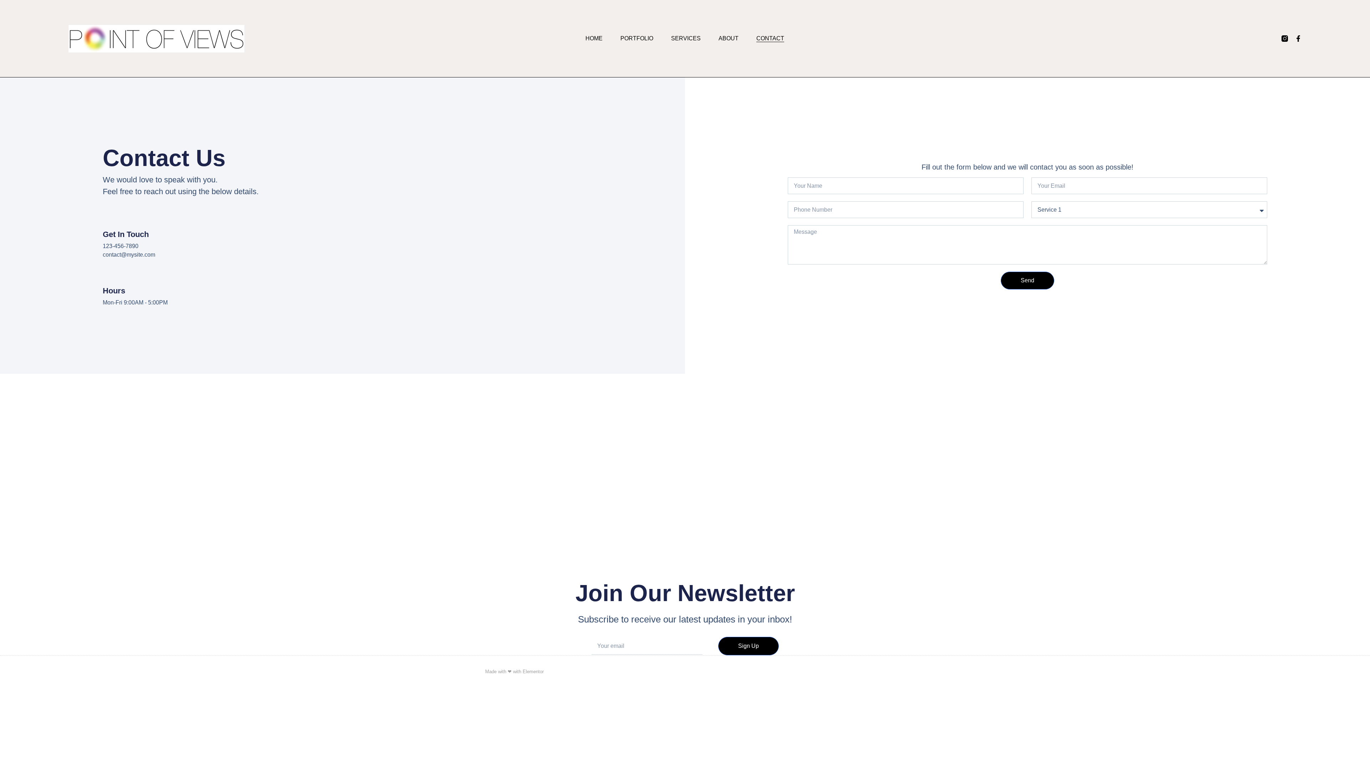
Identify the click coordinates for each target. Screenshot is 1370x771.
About (729, 38)
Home (594, 38)
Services (686, 38)
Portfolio (636, 38)
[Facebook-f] (1298, 38)
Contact (770, 38)
